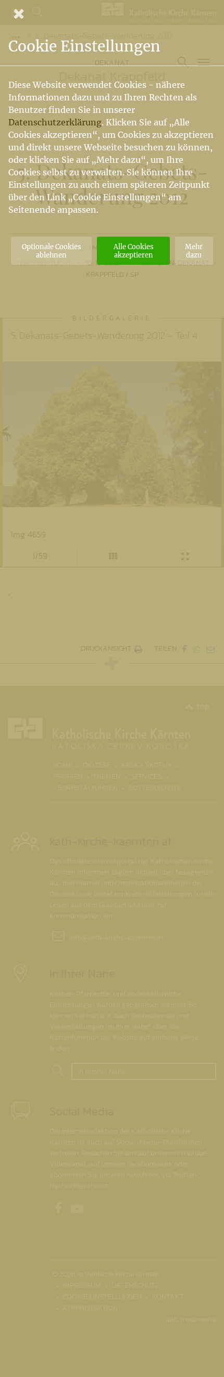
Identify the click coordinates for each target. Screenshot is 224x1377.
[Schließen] (112, 13)
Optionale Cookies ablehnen (51, 250)
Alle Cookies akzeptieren (133, 250)
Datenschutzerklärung (55, 122)
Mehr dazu (194, 250)
